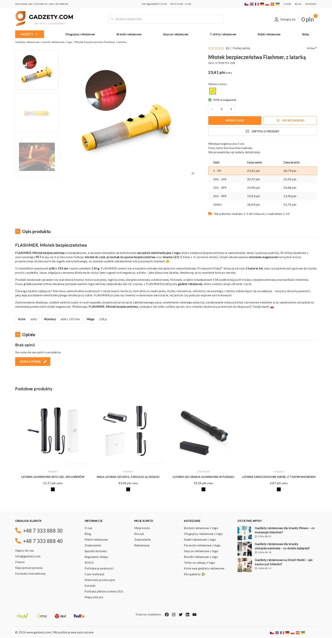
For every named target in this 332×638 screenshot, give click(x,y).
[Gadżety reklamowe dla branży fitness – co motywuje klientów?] (244, 533)
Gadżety (27, 34)
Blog (298, 3)
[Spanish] (273, 3)
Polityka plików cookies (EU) (104, 591)
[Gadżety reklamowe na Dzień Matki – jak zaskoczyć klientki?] (244, 565)
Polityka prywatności (99, 568)
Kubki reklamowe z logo (200, 539)
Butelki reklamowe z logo (201, 556)
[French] (257, 3)
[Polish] (267, 3)
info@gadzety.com (27, 556)
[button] (37, 176)
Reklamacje (142, 545)
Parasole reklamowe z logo (202, 545)
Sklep (305, 34)
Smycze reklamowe (175, 34)
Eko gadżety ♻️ (194, 574)
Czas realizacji (94, 574)
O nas (287, 3)
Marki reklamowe (96, 539)
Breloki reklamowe (129, 34)
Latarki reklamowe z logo (57, 42)
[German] (262, 3)
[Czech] (247, 3)
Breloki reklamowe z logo (201, 528)
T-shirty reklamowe (223, 34)
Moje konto (142, 528)
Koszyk (139, 533)
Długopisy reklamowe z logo (203, 533)
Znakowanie (93, 545)
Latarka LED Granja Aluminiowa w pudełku (203, 476)
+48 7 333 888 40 (58, 3)
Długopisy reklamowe (80, 34)
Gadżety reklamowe (27, 42)
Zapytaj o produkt (266, 131)
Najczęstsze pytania (29, 567)
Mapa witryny (94, 597)
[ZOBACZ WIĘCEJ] (53, 431)
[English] (252, 3)
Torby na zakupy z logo (199, 562)
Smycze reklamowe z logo (201, 551)
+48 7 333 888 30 (37, 3)
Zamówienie (142, 539)
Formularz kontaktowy (30, 573)
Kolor (223, 84)
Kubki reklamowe (269, 34)
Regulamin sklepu (96, 556)
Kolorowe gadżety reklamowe (204, 568)
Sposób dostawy (96, 551)
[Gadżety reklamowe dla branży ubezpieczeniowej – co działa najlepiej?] (244, 549)
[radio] (213, 91)
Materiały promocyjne (100, 580)
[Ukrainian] (278, 3)
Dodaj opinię (241, 48)
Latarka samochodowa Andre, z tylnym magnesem (278, 476)
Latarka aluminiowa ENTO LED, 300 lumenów (52, 476)
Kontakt (311, 3)
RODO (89, 562)
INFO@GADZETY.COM (154, 3)
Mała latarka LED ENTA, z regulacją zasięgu (128, 476)
